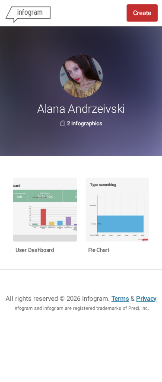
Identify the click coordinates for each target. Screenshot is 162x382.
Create (142, 13)
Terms (120, 298)
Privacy (146, 298)
